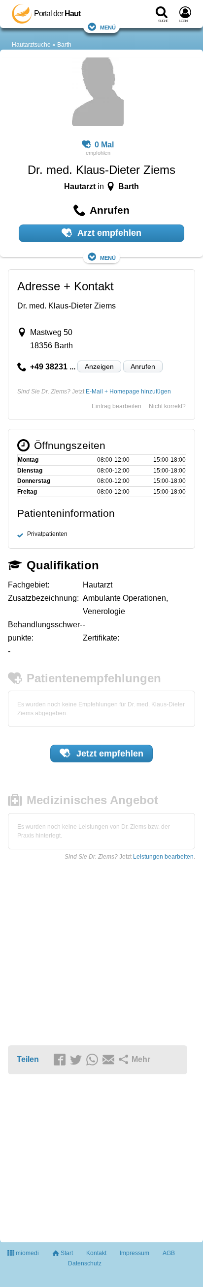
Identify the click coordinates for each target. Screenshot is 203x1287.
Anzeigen (99, 366)
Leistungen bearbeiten (163, 856)
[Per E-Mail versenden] (109, 1060)
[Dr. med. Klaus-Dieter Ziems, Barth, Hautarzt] (98, 93)
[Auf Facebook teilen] (61, 1060)
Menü (108, 27)
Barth (64, 44)
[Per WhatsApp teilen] (93, 1060)
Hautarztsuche (31, 44)
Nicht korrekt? (167, 406)
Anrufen (143, 366)
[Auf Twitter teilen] (77, 1060)
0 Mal (104, 144)
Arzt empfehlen (108, 233)
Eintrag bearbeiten (116, 406)
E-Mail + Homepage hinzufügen (128, 391)
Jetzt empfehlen (108, 753)
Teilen (28, 1059)
